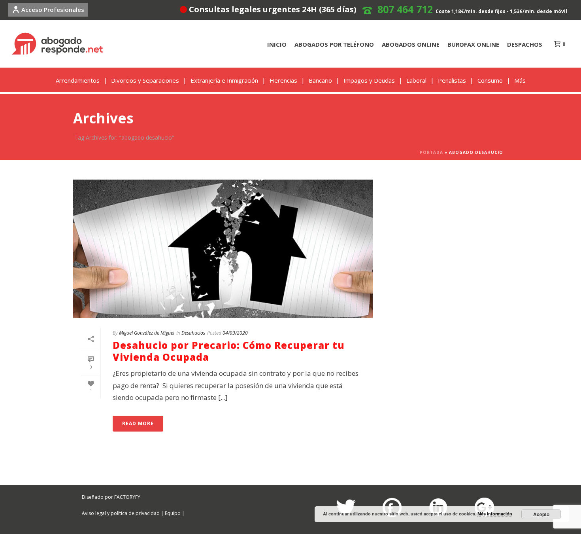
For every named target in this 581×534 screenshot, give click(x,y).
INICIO (277, 44)
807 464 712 (405, 9)
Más (520, 80)
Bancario (320, 80)
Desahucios (193, 332)
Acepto (541, 514)
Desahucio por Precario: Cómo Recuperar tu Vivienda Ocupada (229, 351)
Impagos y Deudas (369, 80)
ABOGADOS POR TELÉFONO (334, 44)
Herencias (283, 80)
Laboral (416, 80)
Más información (494, 514)
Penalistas (452, 80)
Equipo (173, 513)
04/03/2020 (235, 332)
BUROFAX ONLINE (473, 44)
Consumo (490, 80)
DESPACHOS (524, 44)
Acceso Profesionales (52, 9)
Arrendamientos (78, 80)
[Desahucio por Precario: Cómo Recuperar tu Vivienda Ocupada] (223, 249)
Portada (431, 152)
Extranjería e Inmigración (224, 80)
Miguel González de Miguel (146, 332)
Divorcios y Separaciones (145, 80)
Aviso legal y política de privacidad (121, 513)
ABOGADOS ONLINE (411, 44)
